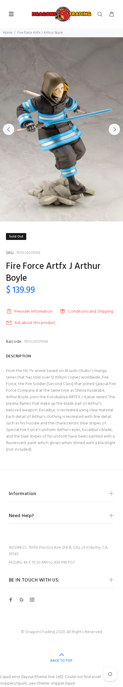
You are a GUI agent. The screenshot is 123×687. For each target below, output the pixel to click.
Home (7, 33)
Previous (8, 129)
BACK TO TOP (61, 661)
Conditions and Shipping (90, 311)
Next (114, 129)
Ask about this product (34, 323)
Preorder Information (33, 311)
